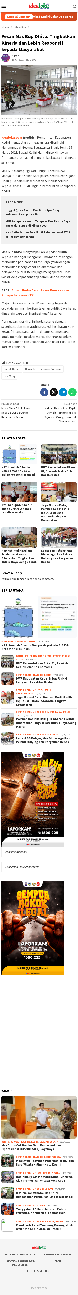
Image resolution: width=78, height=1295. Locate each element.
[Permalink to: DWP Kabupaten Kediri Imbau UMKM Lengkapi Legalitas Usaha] (19, 492)
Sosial (33, 641)
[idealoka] (39, 6)
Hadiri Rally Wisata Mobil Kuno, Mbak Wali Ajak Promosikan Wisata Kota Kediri (45, 1179)
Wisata (54, 1141)
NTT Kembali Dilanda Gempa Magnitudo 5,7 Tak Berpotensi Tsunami (18, 470)
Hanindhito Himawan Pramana (43, 369)
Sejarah (44, 1141)
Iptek (40, 690)
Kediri (48, 656)
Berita (12, 641)
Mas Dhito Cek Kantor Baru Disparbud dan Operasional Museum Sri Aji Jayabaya (31, 1147)
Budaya (14, 1141)
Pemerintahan (62, 656)
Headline (22, 641)
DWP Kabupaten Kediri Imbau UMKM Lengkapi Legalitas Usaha (16, 508)
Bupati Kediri (12, 369)
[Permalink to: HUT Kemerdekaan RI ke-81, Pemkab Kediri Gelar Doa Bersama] (59, 454)
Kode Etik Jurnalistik (20, 1254)
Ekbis (28, 674)
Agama (19, 656)
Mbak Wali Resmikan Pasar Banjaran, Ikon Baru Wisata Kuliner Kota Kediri (45, 1162)
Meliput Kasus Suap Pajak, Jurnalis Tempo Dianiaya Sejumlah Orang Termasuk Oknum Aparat (60, 412)
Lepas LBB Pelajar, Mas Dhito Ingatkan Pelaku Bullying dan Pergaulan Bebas (57, 556)
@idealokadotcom (16, 852)
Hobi (39, 1173)
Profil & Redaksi (38, 1271)
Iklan (57, 1261)
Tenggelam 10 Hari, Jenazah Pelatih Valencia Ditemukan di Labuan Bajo (41, 1211)
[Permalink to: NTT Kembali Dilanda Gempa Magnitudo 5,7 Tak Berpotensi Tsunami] (19, 454)
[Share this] (44, 392)
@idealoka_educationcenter (22, 867)
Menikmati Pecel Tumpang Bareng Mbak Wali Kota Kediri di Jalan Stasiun (44, 1227)
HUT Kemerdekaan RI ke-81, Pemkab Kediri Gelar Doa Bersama (58, 471)
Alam (4, 641)
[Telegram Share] (63, 392)
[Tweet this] (54, 392)
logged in (23, 579)
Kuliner (49, 1221)
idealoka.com (11, 137)
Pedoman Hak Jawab (57, 1254)
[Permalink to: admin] (5, 57)
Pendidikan (51, 734)
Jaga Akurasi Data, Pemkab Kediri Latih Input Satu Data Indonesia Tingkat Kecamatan (55, 512)
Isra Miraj (9, 376)
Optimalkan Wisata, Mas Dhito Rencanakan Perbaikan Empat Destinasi (44, 1195)
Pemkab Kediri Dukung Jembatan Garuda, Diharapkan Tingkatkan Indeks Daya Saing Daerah (19, 556)
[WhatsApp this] (72, 392)
